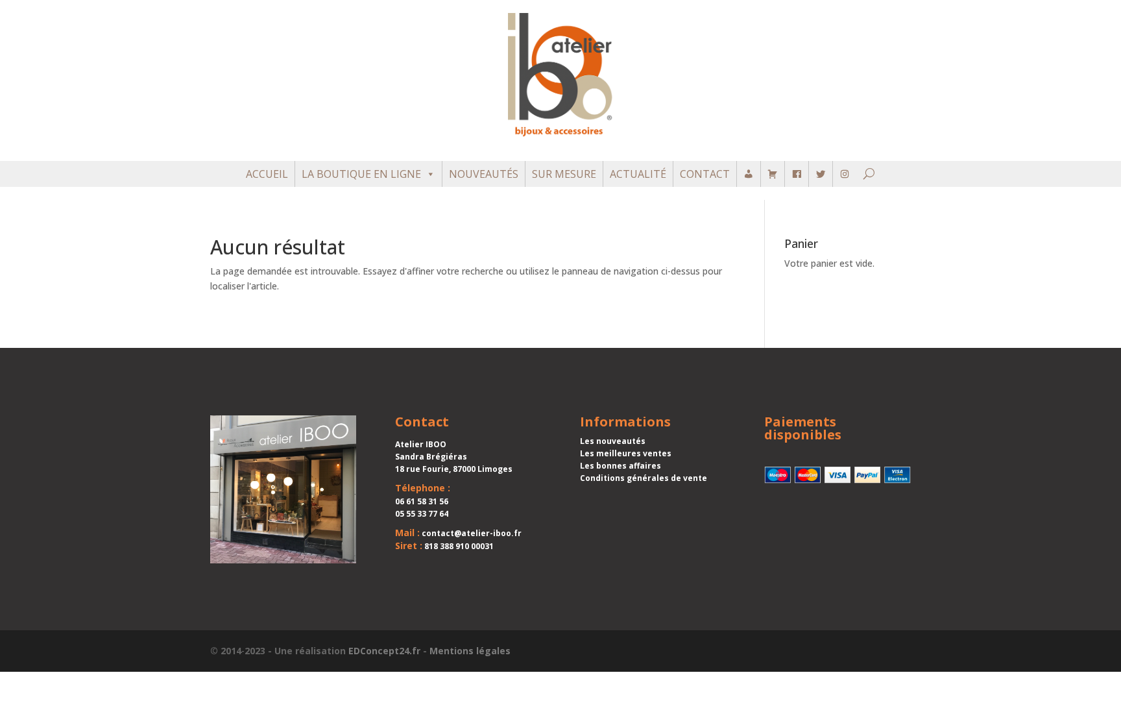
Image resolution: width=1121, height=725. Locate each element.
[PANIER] (772, 174)
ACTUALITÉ (638, 174)
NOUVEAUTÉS (483, 174)
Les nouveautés (612, 441)
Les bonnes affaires (620, 465)
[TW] (820, 174)
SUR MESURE (564, 174)
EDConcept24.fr (384, 651)
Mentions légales (470, 651)
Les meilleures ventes (625, 453)
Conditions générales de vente (643, 478)
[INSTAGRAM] (844, 174)
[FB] (796, 174)
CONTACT (705, 174)
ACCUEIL (267, 174)
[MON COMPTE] (748, 174)
